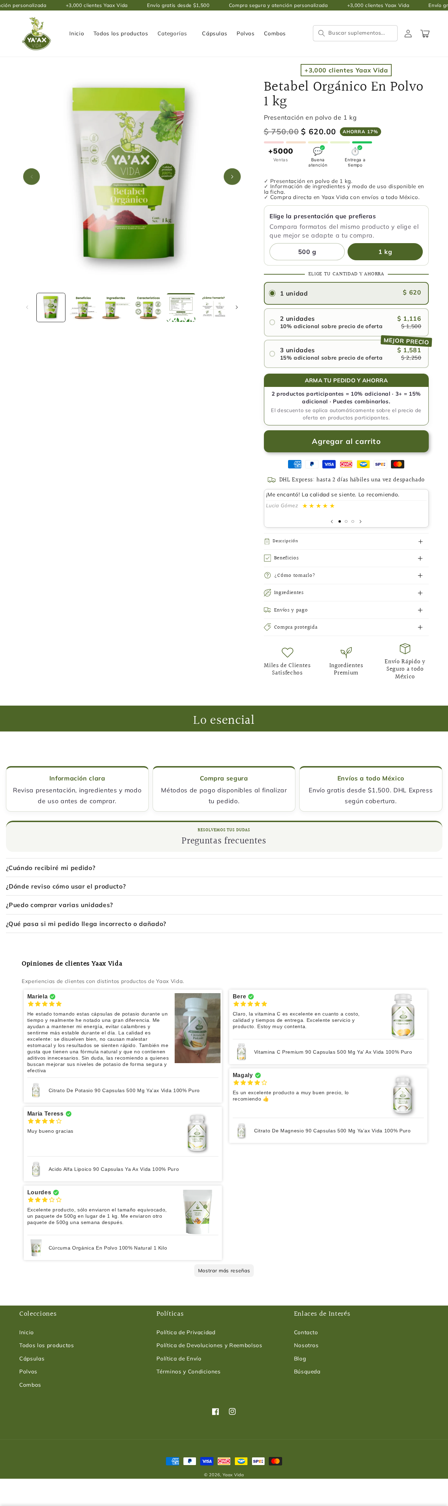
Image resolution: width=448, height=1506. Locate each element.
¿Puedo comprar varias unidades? (59, 904)
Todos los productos (46, 1345)
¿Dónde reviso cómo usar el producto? (66, 886)
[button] (355, 33)
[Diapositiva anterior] (332, 521)
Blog (300, 1358)
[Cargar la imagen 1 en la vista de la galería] (51, 307)
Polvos (28, 1371)
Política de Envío (178, 1358)
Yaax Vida (233, 1474)
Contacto (306, 1332)
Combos (30, 1384)
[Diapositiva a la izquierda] (31, 176)
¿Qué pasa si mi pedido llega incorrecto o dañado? (86, 923)
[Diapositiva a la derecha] (232, 176)
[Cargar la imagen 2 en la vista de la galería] (83, 307)
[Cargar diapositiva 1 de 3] (339, 521)
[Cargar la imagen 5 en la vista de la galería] (181, 307)
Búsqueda (307, 1371)
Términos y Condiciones (188, 1371)
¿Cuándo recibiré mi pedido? (51, 867)
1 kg (385, 251)
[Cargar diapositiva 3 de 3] (353, 521)
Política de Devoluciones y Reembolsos (209, 1345)
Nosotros (306, 1345)
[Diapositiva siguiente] (360, 521)
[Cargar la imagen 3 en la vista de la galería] (116, 307)
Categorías (172, 33)
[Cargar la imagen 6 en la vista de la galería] (213, 307)
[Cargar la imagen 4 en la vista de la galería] (148, 307)
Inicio (26, 1332)
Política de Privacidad (186, 1332)
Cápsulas (31, 1358)
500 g (307, 251)
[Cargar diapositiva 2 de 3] (346, 521)
